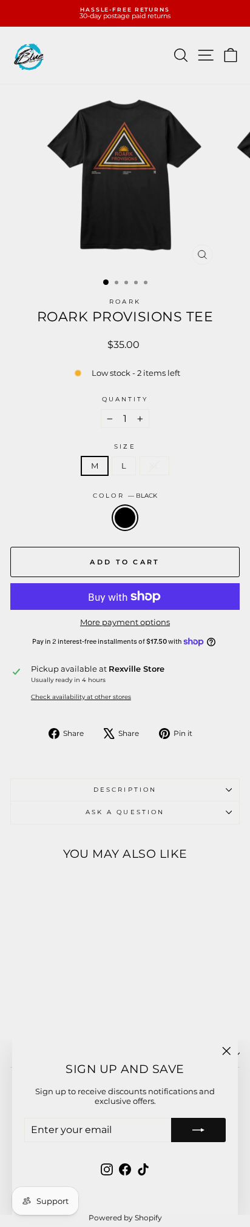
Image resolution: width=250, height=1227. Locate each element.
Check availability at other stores (81, 697)
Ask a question (125, 812)
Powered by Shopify (125, 1217)
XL (154, 465)
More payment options (125, 622)
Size (124, 446)
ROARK (124, 302)
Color (125, 496)
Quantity (125, 399)
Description (125, 790)
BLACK (125, 518)
